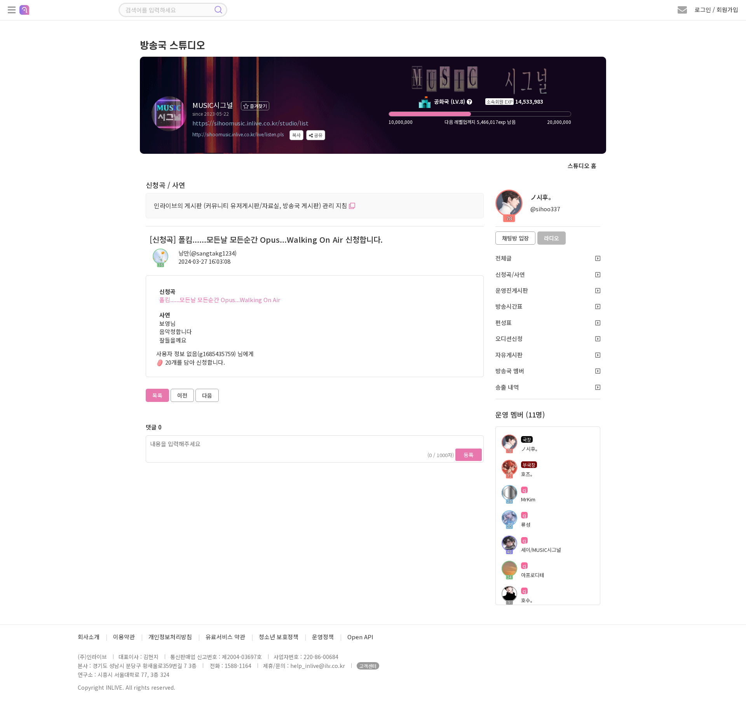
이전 (182, 395)
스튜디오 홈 (582, 166)
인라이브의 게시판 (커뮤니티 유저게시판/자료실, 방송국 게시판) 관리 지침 (251, 205)
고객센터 (367, 666)
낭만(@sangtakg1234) (207, 253)
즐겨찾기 (258, 106)
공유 (317, 135)
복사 (296, 135)
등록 (469, 455)
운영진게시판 (511, 290)
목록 (157, 395)
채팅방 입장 (515, 238)
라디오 (551, 238)
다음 (207, 395)
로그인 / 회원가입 (716, 9)
